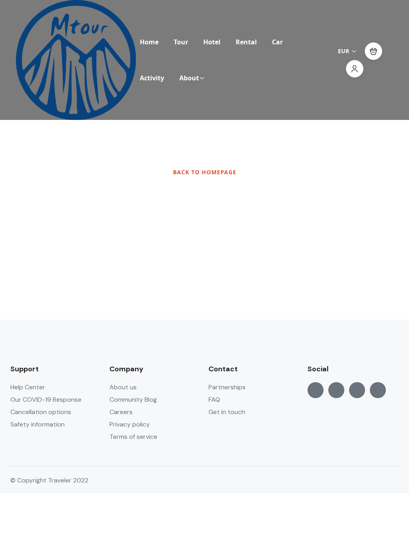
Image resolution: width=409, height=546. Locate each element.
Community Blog (133, 399)
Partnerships (227, 387)
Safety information (37, 424)
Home (149, 42)
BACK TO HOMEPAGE (204, 172)
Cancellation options (40, 412)
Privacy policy (129, 424)
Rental (246, 42)
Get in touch (226, 412)
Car (277, 42)
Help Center (27, 387)
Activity (152, 78)
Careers (121, 412)
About (189, 78)
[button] (373, 51)
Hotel (211, 42)
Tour (181, 42)
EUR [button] (343, 51)
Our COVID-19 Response (45, 399)
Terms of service (133, 436)
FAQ (214, 399)
